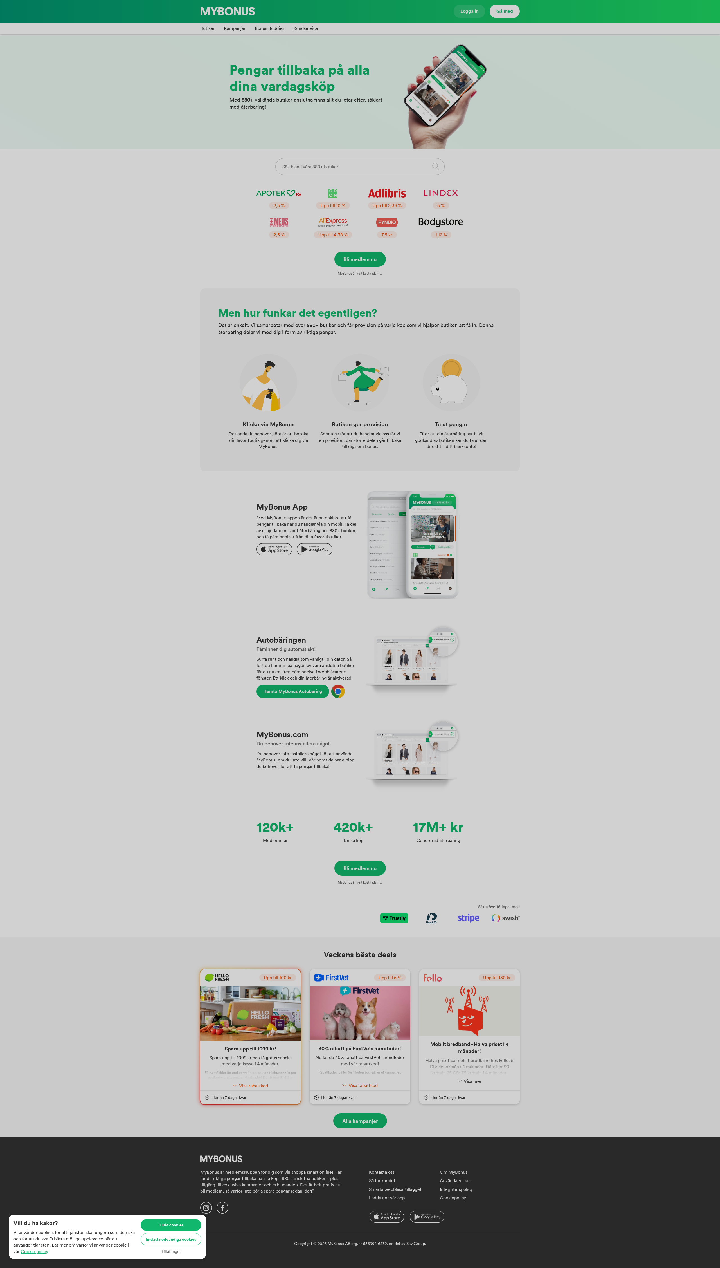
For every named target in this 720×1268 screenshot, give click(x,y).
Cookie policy (34, 1251)
